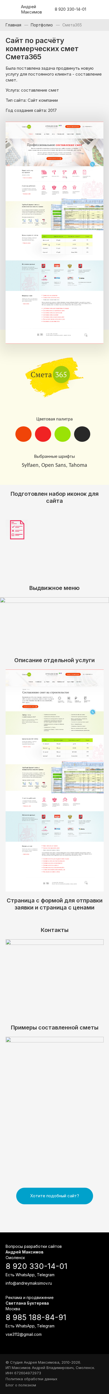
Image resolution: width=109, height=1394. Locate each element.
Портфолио (42, 24)
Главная (13, 24)
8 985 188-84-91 (36, 1317)
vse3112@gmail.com (24, 1334)
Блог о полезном (21, 1385)
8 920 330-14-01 (70, 9)
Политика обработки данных (31, 1379)
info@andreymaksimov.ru (29, 1283)
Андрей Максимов (31, 9)
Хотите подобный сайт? (54, 1195)
